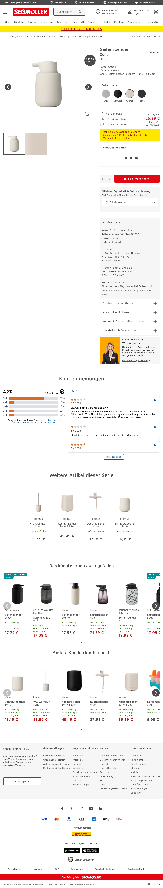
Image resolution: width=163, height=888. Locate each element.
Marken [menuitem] (119, 22)
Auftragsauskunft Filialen (56, 763)
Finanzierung (106, 776)
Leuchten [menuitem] (47, 22)
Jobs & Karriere (138, 763)
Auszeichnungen (139, 788)
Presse (103, 784)
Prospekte (60, 2)
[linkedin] (101, 809)
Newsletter (78, 768)
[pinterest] (72, 809)
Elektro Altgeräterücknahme (114, 788)
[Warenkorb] (156, 11)
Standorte (136, 755)
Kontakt (104, 763)
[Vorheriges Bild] (8, 87)
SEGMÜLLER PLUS (150, 2)
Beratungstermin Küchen (112, 759)
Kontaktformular (108, 768)
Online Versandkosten (54, 755)
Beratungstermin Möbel (112, 755)
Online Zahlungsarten (54, 759)
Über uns (135, 768)
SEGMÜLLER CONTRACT (143, 784)
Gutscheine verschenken (84, 772)
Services (104, 772)
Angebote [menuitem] (134, 22)
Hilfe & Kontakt (87, 2)
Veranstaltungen (80, 784)
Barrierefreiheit (136, 869)
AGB (57, 869)
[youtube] (91, 809)
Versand (154, 124)
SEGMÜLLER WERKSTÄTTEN (145, 776)
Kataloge (77, 780)
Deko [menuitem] (107, 22)
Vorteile (134, 772)
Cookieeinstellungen (105, 869)
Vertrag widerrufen (148, 884)
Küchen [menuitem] (19, 22)
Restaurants (137, 759)
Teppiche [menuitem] (94, 22)
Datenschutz (77, 869)
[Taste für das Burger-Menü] (5, 12)
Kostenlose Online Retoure (57, 768)
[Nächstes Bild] (88, 87)
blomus (103, 59)
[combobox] (106, 179)
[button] (87, 114)
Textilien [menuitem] (63, 22)
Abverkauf (77, 755)
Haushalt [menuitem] (78, 22)
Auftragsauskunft (117, 2)
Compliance (137, 792)
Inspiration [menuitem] (153, 22)
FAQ (102, 780)
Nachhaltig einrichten (141, 780)
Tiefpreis (76, 763)
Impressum (37, 869)
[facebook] (62, 809)
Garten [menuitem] (32, 22)
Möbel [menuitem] (6, 22)
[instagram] (81, 809)
